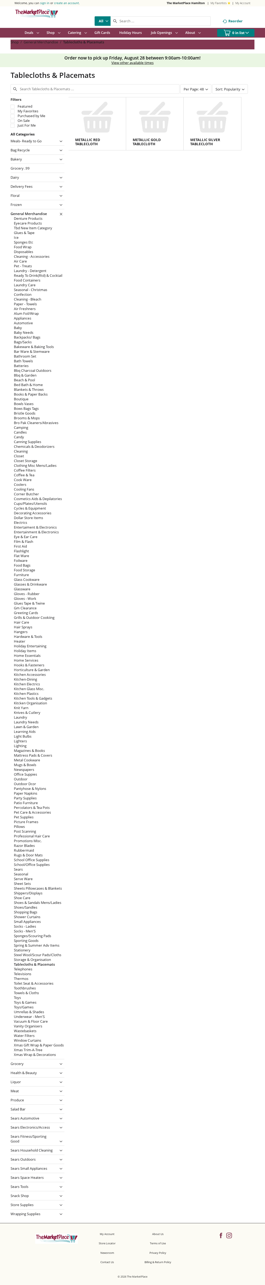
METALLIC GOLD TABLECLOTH (147, 141)
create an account (66, 3)
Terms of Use (158, 1243)
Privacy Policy (157, 1253)
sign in (44, 3)
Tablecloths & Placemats (83, 42)
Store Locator (107, 1243)
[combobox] (103, 21)
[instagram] (229, 1235)
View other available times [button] (132, 62)
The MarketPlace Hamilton (186, 3)
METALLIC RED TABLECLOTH (87, 141)
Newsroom (107, 1253)
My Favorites (219, 3)
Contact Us (107, 1262)
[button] (59, 141)
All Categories (23, 134)
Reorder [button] (235, 21)
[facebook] (221, 1235)
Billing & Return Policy (158, 1262)
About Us (158, 1234)
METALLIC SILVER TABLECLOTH (205, 141)
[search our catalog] (115, 21)
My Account (243, 3)
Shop (15, 42)
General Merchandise (41, 42)
